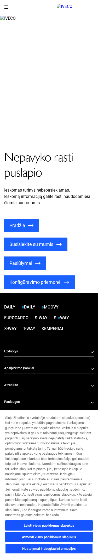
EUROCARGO (16, 317)
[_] (75, 8)
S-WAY (41, 317)
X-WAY (10, 328)
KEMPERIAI (52, 328)
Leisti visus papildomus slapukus (49, 525)
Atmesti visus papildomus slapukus (49, 537)
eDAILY (28, 307)
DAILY (9, 307)
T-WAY (29, 328)
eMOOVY (50, 307)
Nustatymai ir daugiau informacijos (49, 549)
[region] (49, 482)
